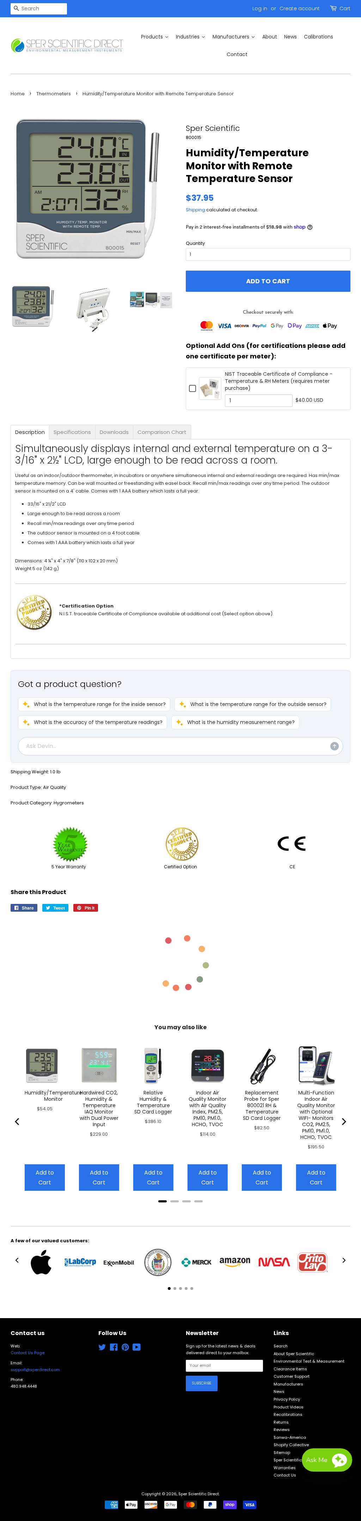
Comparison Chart (161, 432)
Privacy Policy (287, 1399)
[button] (94, 704)
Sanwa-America (290, 1437)
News (279, 1391)
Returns (281, 1422)
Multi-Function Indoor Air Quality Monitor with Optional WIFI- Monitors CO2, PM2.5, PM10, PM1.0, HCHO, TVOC (316, 1115)
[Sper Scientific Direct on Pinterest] (125, 1349)
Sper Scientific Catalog (296, 1460)
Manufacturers (288, 1384)
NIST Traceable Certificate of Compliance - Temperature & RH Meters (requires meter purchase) (278, 381)
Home (18, 93)
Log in (259, 8)
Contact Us (285, 1475)
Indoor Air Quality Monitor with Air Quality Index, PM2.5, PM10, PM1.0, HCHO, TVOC (207, 1109)
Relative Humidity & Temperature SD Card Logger (153, 1102)
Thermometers (53, 93)
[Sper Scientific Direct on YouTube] (137, 1349)
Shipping (195, 210)
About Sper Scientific (294, 1354)
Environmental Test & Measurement (309, 1361)
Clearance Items (290, 1369)
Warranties (285, 1468)
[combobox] (39, 8)
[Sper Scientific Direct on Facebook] (114, 1349)
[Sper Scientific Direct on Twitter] (102, 1349)
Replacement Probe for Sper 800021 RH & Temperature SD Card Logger (262, 1105)
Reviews (282, 1429)
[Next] (343, 1122)
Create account (300, 8)
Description (30, 432)
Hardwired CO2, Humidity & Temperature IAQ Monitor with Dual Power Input (99, 1109)
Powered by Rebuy (180, 1210)
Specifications (72, 432)
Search (281, 1346)
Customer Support (292, 1376)
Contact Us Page (27, 1353)
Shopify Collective (291, 1445)
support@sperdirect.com (35, 1369)
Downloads (114, 432)
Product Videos (289, 1407)
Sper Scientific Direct (198, 1494)
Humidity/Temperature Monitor (53, 1096)
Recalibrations (288, 1414)
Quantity (195, 243)
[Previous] (18, 1122)
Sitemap (282, 1452)
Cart (344, 8)
